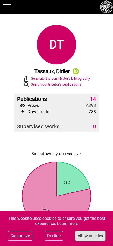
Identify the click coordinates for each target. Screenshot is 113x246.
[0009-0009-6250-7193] (76, 71)
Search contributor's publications (56, 84)
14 (93, 99)
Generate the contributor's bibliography (60, 79)
